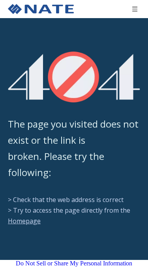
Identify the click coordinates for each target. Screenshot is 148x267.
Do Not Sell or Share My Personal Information (74, 263)
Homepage (24, 221)
